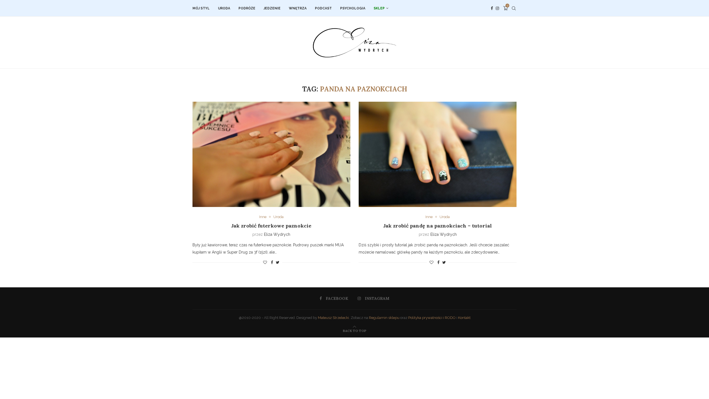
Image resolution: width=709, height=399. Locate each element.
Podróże (246, 8)
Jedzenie (272, 8)
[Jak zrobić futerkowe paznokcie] (271, 154)
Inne (262, 217)
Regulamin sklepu (384, 318)
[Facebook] (492, 8)
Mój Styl (201, 8)
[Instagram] (497, 8)
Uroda (224, 8)
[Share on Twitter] (277, 262)
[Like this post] (265, 262)
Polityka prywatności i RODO (432, 318)
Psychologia (352, 8)
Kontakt (464, 318)
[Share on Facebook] (272, 262)
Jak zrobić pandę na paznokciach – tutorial (437, 225)
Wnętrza (298, 8)
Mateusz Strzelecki (333, 318)
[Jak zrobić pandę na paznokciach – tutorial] (438, 154)
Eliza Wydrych (277, 234)
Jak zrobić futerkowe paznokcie (271, 225)
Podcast (323, 8)
